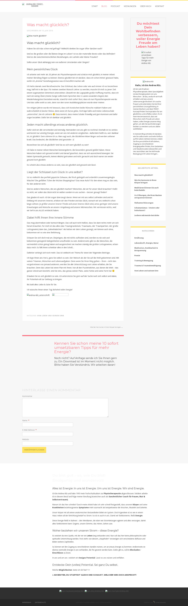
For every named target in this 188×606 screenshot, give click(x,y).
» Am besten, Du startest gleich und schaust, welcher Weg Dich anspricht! (94, 575)
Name (25, 420)
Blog (104, 6)
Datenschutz (40, 602)
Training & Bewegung (143, 260)
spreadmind (160, 602)
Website (25, 439)
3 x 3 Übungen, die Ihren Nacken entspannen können (148, 196)
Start (95, 6)
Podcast (115, 6)
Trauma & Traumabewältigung (147, 265)
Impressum (26, 602)
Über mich (145, 6)
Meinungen (130, 6)
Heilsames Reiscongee (143, 203)
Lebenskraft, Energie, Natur (146, 243)
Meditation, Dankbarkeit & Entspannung (146, 249)
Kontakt (159, 6)
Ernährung (139, 238)
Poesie (137, 255)
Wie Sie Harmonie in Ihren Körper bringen (106, 327)
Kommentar (27, 396)
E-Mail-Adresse (29, 430)
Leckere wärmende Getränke (146, 215)
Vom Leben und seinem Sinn (50, 316)
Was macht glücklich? (143, 175)
